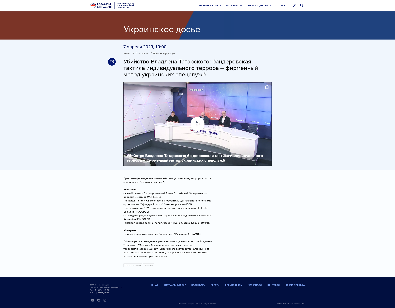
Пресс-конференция (164, 53)
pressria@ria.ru (102, 293)
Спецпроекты (233, 285)
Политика (149, 265)
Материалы (234, 5)
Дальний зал (142, 53)
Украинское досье (161, 29)
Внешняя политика (133, 265)
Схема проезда (295, 285)
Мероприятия (208, 5)
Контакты (273, 285)
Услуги (280, 5)
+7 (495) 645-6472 (101, 290)
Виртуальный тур (175, 285)
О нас (154, 285)
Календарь (198, 285)
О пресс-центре (257, 5)
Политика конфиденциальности (191, 304)
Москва (127, 53)
